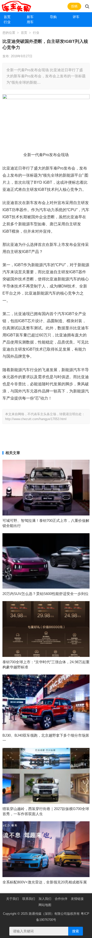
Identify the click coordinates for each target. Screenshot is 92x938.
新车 (30, 17)
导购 (53, 17)
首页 (7, 17)
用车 (30, 22)
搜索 (75, 931)
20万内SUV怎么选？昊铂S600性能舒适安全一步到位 (45, 594)
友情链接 (77, 899)
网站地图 (45, 905)
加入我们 (45, 899)
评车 (76, 17)
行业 (7, 22)
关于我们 (12, 899)
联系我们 (28, 899)
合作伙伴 (61, 899)
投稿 (74, 6)
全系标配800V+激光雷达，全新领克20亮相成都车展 (44, 882)
